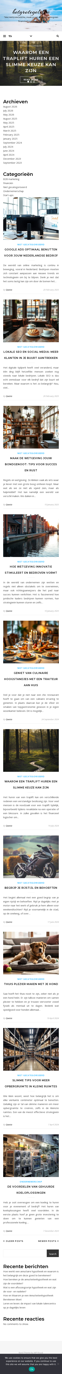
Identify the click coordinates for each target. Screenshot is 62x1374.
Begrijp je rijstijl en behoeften (31, 887)
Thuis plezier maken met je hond (31, 984)
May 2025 (8, 122)
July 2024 (8, 146)
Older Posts (14, 1241)
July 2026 (8, 110)
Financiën (8, 183)
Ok (31, 1369)
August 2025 (10, 118)
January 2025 (10, 138)
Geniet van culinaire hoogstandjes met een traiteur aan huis (31, 679)
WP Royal (38, 1352)
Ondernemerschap (13, 191)
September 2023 (12, 162)
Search (52, 1253)
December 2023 (12, 158)
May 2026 (8, 114)
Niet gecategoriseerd (31, 46)
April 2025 (8, 126)
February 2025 (11, 134)
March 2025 (9, 130)
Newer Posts (47, 1241)
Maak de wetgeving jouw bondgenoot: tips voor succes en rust (31, 464)
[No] (58, 1363)
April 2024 (8, 154)
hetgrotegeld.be (31, 11)
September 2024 (12, 142)
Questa (9, 289)
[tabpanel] (31, 63)
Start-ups (8, 195)
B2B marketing (11, 179)
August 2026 (10, 106)
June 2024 (8, 150)
